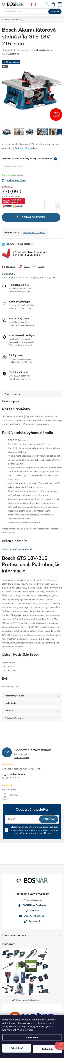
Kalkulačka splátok (16, 201)
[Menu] (60, 4)
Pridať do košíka (34, 217)
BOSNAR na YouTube (34, 915)
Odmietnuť (16, 1048)
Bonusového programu (34, 232)
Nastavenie (32, 1037)
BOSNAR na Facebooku (34, 905)
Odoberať (49, 819)
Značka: (9, 274)
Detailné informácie (24, 148)
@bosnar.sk (34, 921)
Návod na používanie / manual (17, 549)
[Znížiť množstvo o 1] (57, 207)
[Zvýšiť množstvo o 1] (57, 203)
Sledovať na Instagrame (27, 999)
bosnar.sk (34, 910)
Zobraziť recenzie (21, 757)
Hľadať (55, 11)
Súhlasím (47, 1049)
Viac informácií (25, 1030)
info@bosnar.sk (34, 899)
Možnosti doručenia (16, 180)
